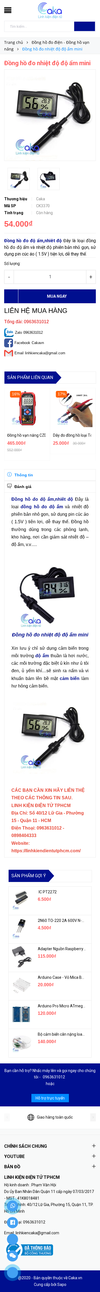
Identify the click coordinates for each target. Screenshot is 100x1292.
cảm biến (70, 678)
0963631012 (33, 332)
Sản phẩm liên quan (30, 377)
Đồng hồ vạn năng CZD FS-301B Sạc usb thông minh (26, 435)
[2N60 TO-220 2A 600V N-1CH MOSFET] (21, 928)
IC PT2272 (47, 892)
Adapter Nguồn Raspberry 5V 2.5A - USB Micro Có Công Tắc (62, 949)
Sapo (61, 1284)
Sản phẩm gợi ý (28, 875)
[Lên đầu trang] (88, 1275)
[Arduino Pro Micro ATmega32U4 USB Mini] (21, 1014)
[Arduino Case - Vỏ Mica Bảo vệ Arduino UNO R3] (21, 985)
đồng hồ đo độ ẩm (42, 506)
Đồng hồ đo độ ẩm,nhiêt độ (33, 240)
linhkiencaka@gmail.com (45, 353)
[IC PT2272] (21, 900)
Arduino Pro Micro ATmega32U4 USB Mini (62, 1006)
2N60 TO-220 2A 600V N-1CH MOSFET (62, 920)
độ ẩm (42, 655)
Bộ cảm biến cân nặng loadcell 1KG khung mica (62, 1034)
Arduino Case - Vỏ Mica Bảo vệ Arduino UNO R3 (62, 977)
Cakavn (38, 343)
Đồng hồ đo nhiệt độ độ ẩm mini (50, 635)
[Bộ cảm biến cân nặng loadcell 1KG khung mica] (21, 1042)
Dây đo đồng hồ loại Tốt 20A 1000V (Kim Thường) (72, 435)
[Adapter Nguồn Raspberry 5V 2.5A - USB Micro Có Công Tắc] (21, 957)
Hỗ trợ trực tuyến (50, 1098)
